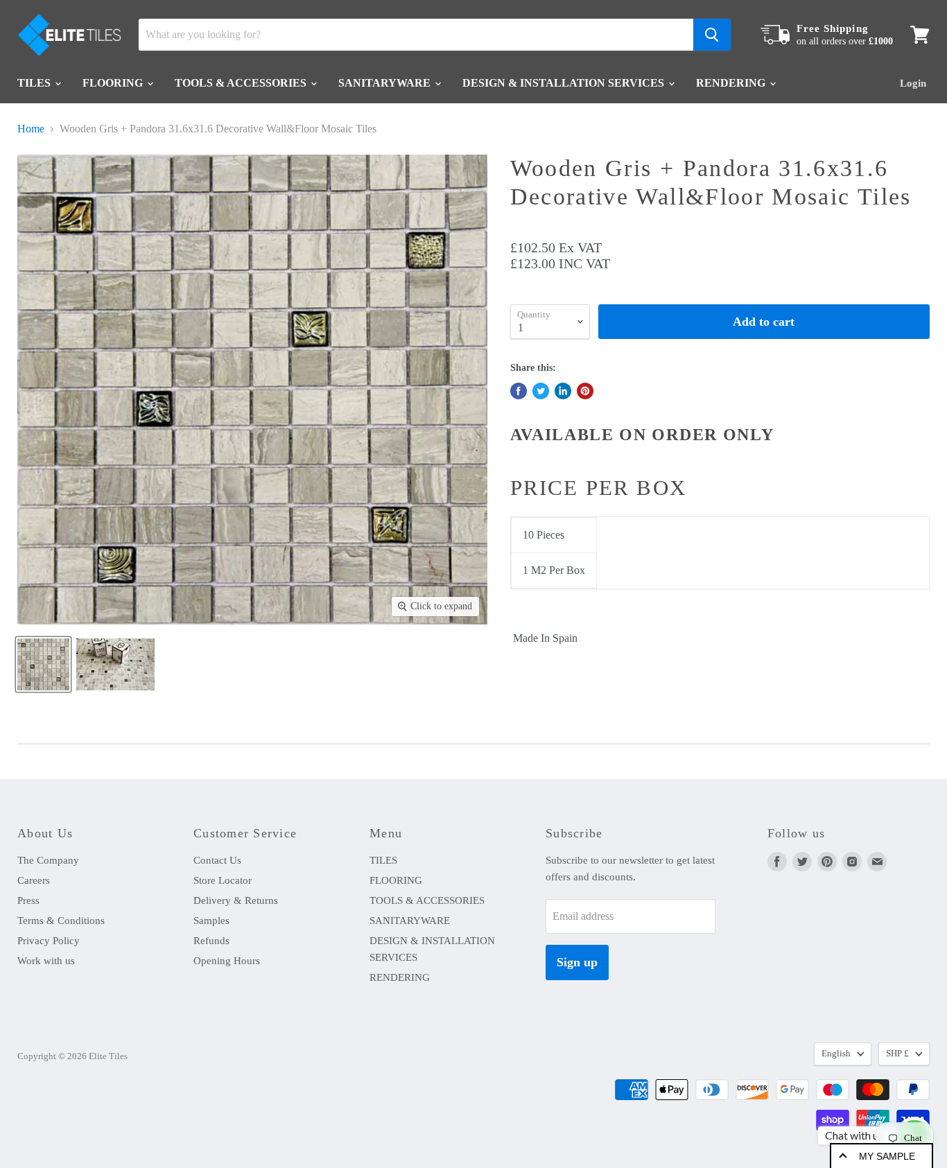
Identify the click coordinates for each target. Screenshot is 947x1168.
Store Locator (222, 880)
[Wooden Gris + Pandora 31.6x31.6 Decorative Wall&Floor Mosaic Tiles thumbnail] (43, 664)
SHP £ (897, 1053)
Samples (211, 920)
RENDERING (732, 83)
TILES (35, 83)
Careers (33, 880)
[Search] (712, 35)
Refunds (211, 940)
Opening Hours (226, 960)
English (836, 1053)
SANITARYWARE (385, 83)
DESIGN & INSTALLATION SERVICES (564, 83)
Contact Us (217, 860)
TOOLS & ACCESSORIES (242, 83)
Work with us (46, 960)
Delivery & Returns (235, 900)
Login (913, 83)
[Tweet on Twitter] (540, 391)
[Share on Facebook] (518, 391)
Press (28, 900)
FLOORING (114, 83)
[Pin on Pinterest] (585, 391)
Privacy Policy (48, 940)
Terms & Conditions (61, 920)
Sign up (577, 962)
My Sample (887, 1156)
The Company (48, 860)
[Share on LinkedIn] (563, 391)
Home (30, 128)
